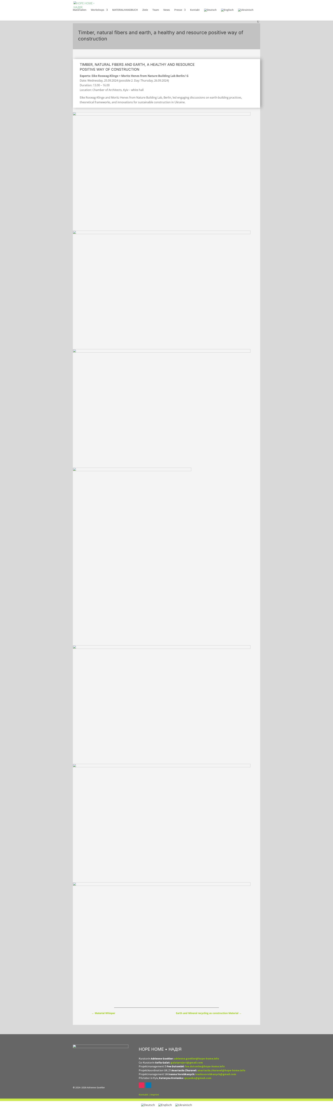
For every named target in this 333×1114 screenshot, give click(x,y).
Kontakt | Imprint (149, 1094)
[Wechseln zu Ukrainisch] (245, 14)
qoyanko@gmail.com (197, 1078)
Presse (178, 10)
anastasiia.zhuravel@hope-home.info (221, 1070)
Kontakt (195, 10)
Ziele (145, 10)
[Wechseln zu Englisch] (227, 14)
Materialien (79, 10)
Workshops (97, 10)
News (166, 10)
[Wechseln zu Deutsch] (148, 1104)
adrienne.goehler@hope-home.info (196, 1058)
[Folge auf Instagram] (141, 1085)
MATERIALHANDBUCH (125, 10)
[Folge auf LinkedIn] (148, 1085)
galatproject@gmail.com (187, 1062)
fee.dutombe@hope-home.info (205, 1066)
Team (155, 10)
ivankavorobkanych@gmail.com (216, 1074)
